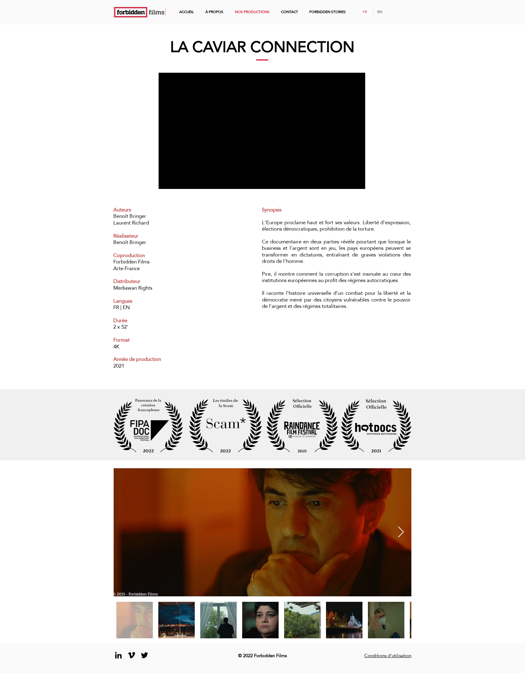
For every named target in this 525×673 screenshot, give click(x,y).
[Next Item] (400, 532)
